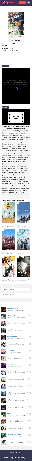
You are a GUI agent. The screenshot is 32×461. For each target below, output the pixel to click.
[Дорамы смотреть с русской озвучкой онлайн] (9, 3)
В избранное (17, 40)
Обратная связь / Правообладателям (20, 458)
